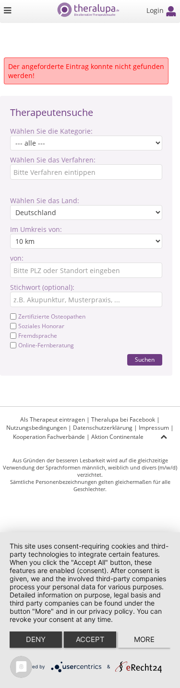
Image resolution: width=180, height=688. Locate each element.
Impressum (154, 428)
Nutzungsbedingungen (36, 428)
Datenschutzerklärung (102, 428)
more (144, 639)
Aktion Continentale (117, 437)
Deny (36, 639)
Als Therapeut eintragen (52, 419)
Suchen (145, 359)
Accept (90, 639)
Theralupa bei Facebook (123, 419)
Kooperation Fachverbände (49, 437)
